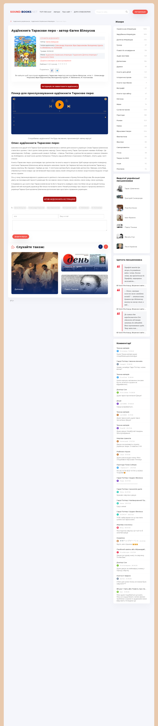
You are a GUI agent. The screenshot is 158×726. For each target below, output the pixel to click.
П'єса (132, 153)
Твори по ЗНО (132, 158)
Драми (132, 67)
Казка (132, 126)
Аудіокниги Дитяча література (85, 55)
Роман (132, 120)
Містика (132, 99)
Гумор (132, 45)
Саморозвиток (132, 147)
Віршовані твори (132, 131)
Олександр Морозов (63, 45)
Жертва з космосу (124, 524)
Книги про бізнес (132, 83)
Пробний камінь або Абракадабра (132, 549)
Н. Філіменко (45, 48)
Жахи (132, 104)
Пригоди (132, 115)
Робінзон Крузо (123, 451)
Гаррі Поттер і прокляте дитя (129, 489)
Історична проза (132, 77)
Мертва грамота (124, 438)
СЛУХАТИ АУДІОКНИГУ (49, 38)
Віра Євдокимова (80, 45)
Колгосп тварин (124, 576)
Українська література (132, 29)
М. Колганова (56, 48)
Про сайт (66, 12)
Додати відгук (21, 237)
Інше (132, 163)
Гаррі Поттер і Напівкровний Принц (132, 500)
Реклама (132, 169)
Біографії (132, 88)
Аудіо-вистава (132, 56)
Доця (119, 401)
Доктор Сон (122, 389)
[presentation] (100, 247)
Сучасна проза (132, 110)
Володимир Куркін (95, 45)
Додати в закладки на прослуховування (55, 60)
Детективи (132, 61)
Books (24, 11)
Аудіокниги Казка (47, 57)
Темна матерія (123, 348)
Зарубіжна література (132, 34)
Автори (57, 12)
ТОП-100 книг (45, 12)
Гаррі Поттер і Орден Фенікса (130, 478)
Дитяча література (132, 40)
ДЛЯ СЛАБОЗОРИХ (82, 12)
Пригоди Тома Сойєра (126, 465)
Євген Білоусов (52, 42)
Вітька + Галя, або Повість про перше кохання (132, 589)
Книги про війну (132, 93)
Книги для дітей (132, 72)
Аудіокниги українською (21, 21)
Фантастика (132, 137)
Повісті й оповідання (132, 50)
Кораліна (121, 538)
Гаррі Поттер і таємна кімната (129, 361)
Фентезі (132, 142)
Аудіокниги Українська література (42, 21)
